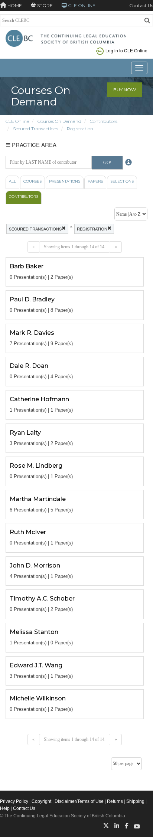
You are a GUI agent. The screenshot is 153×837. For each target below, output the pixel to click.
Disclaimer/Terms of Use (79, 801)
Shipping (135, 801)
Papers (95, 181)
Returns (115, 801)
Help (5, 808)
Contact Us (141, 5)
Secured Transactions (35, 128)
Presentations (64, 181)
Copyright (41, 801)
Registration (80, 128)
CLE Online (17, 121)
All (12, 181)
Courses (32, 181)
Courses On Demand (59, 121)
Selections (122, 181)
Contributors (103, 121)
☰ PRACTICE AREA (31, 144)
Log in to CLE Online (126, 50)
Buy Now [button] (124, 89)
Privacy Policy (14, 801)
